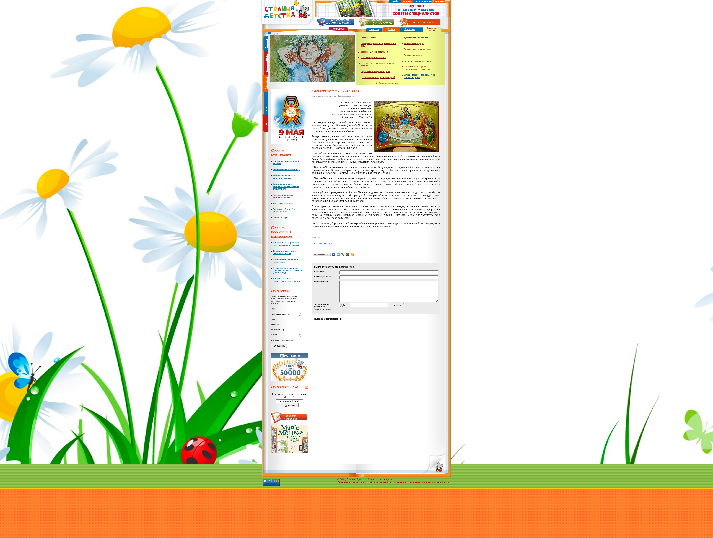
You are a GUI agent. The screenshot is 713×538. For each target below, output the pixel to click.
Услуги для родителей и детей (418, 61)
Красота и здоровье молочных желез (283, 196)
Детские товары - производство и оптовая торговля (419, 76)
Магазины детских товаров (373, 57)
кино (273, 319)
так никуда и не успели (282, 340)
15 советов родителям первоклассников (284, 252)
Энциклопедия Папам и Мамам (340, 21)
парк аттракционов (280, 314)
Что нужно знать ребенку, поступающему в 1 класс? (286, 244)
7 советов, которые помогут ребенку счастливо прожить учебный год (287, 270)
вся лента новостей (328, 96)
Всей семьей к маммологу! (286, 169)
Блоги (413, 22)
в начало (315, 96)
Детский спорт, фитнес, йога (417, 49)
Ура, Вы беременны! (283, 203)
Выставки (409, 29)
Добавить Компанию (290, 417)
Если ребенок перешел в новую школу (285, 260)
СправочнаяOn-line (432, 29)
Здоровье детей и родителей (374, 52)
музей (274, 335)
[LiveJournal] (343, 254)
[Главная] (287, 25)
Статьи (391, 29)
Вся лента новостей (346, 96)
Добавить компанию (387, 83)
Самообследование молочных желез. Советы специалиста (286, 186)
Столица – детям (369, 38)
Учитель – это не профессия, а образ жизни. (286, 280)
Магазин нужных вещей (382, 21)
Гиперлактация (280, 217)
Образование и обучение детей (375, 71)
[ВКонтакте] (334, 254)
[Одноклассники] (352, 254)
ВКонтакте (427, 22)
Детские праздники (413, 55)
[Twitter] (338, 254)
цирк (273, 308)
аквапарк (275, 324)
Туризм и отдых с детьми (416, 38)
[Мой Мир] (348, 254)
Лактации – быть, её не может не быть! (284, 210)
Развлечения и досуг (414, 43)
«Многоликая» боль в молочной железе (284, 177)
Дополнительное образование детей (378, 77)
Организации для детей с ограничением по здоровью (417, 68)
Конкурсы (338, 28)
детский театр (277, 329)
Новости (374, 29)
